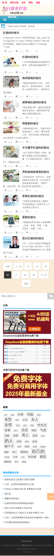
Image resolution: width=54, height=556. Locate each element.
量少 (16, 461)
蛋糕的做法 (29, 217)
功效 (30, 414)
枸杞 (34, 430)
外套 (17, 420)
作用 (20, 414)
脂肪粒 (24, 452)
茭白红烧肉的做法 (33, 238)
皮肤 (27, 441)
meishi (10, 51)
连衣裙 (32, 456)
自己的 (38, 451)
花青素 (6, 457)
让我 (22, 457)
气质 (43, 430)
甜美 (15, 435)
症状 (35, 435)
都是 (43, 456)
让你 (15, 456)
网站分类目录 (47, 545)
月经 (24, 430)
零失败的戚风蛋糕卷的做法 (17, 522)
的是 (19, 441)
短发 (34, 441)
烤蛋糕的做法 (30, 123)
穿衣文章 (14, 2)
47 (16, 274)
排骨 (7, 430)
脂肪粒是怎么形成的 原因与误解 (20, 479)
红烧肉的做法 (11, 32)
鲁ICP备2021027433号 (26, 549)
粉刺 (27, 446)
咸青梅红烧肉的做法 (34, 102)
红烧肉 (42, 446)
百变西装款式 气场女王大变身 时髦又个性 (24, 512)
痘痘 (42, 436)
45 (45, 266)
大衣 (25, 419)
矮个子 (9, 446)
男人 (25, 435)
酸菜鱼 (7, 461)
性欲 (32, 425)
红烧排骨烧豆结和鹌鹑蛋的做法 (19, 503)
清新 (7, 435)
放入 (16, 430)
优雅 (12, 415)
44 (37, 266)
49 (34, 274)
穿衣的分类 (26, 541)
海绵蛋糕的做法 (31, 78)
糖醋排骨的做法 (12, 498)
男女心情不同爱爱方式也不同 (18, 507)
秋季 (19, 446)
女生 (18, 425)
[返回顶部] (50, 496)
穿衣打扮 (47, 51)
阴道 (24, 461)
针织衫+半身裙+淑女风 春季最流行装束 (23, 488)
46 (7, 274)
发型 (38, 2)
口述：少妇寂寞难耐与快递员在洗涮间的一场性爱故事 (28, 517)
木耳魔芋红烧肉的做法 (35, 147)
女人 (34, 419)
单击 (39, 414)
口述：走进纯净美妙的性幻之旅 (19, 484)
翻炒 (6, 451)
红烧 (35, 446)
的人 (8, 440)
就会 (25, 425)
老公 (14, 451)
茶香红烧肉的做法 (33, 196)
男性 (31, 2)
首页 (8, 266)
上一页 (18, 266)
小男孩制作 (27, 552)
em (5, 414)
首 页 (4, 2)
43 (28, 266)
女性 (23, 2)
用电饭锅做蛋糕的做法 (35, 172)
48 (25, 274)
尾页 (26, 283)
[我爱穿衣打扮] (27, 10)
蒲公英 (8, 493)
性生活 (42, 425)
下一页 (43, 274)
